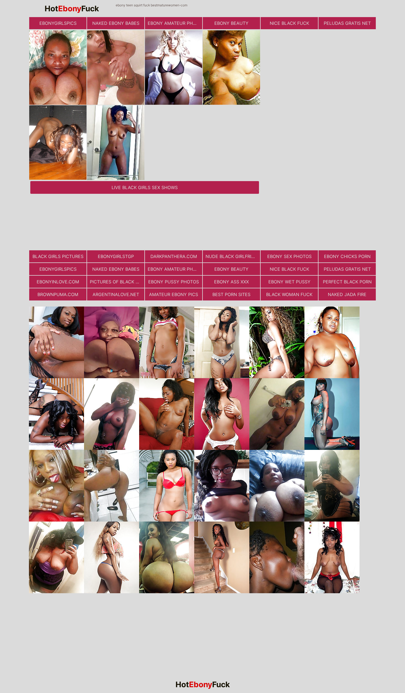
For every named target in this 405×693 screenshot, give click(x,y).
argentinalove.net (116, 294)
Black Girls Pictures (58, 256)
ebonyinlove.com (58, 281)
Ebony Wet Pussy (289, 281)
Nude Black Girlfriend (233, 256)
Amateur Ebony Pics (173, 294)
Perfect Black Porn (347, 281)
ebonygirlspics (58, 23)
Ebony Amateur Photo (175, 23)
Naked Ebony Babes (115, 23)
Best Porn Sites (231, 294)
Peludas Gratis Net (347, 23)
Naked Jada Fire (347, 294)
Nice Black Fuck (289, 23)
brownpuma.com (57, 294)
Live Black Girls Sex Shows (145, 187)
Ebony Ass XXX (231, 281)
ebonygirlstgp (116, 256)
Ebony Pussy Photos (173, 281)
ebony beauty (231, 23)
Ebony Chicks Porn (347, 256)
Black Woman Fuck (289, 294)
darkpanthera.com (173, 256)
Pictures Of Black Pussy (117, 281)
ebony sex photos (289, 256)
